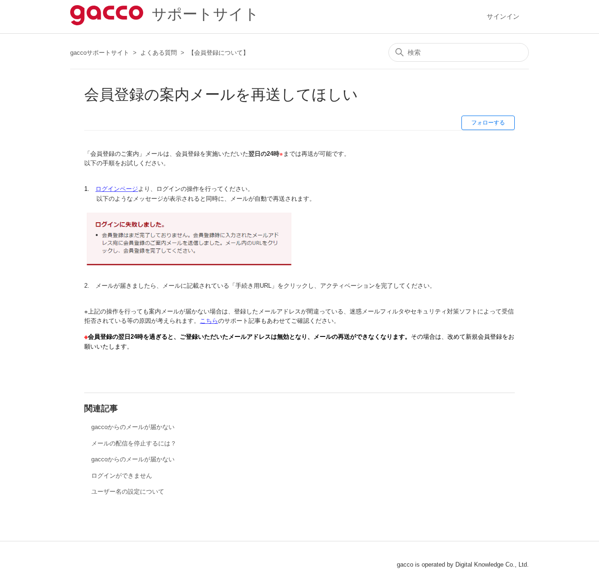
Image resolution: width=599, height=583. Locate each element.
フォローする (488, 122)
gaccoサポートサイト (99, 52)
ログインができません (121, 475)
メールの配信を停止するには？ (133, 443)
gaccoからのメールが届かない (133, 426)
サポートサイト (201, 14)
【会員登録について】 (218, 52)
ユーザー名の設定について (127, 491)
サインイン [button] (503, 16)
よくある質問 (158, 52)
